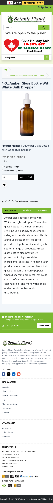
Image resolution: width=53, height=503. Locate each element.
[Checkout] (20, 2)
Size (5, 161)
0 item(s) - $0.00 (34, 2)
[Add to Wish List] (4, 185)
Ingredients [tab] (27, 210)
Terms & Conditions (10, 395)
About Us (5, 387)
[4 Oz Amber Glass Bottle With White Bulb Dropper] (26, 116)
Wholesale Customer (10, 404)
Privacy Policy (7, 391)
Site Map (5, 412)
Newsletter (6, 436)
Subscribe (44, 325)
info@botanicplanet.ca (16, 460)
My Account (6, 428)
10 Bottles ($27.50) (13, 170)
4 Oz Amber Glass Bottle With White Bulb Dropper (24, 75)
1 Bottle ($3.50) (12, 166)
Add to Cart (26, 177)
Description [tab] (10, 210)
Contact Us (6, 408)
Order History (7, 432)
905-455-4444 (13, 457)
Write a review (32, 201)
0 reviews (21, 201)
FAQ (3, 400)
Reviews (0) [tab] (43, 210)
